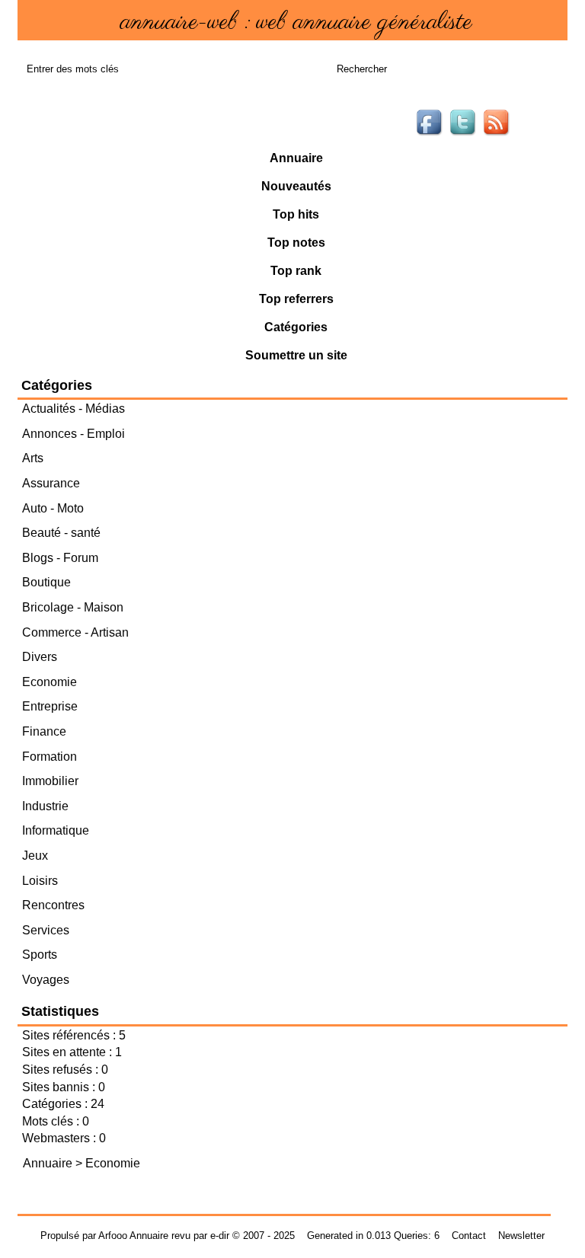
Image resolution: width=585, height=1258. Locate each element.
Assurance (51, 483)
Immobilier (50, 780)
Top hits (296, 214)
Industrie (45, 806)
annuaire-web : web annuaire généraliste (296, 22)
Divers (39, 656)
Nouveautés (296, 186)
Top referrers (296, 298)
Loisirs (40, 880)
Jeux (35, 855)
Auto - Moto (53, 508)
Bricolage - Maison (72, 607)
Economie (49, 681)
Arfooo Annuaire (133, 1235)
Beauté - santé (61, 532)
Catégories (296, 327)
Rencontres (53, 905)
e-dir (219, 1235)
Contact (469, 1235)
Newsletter (521, 1235)
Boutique (46, 582)
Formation (49, 756)
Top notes (296, 242)
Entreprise (50, 706)
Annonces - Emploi (73, 433)
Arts (32, 458)
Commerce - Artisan (75, 632)
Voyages (45, 979)
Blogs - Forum (60, 557)
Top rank (295, 270)
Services (45, 930)
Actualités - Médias (73, 408)
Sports (39, 954)
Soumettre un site (296, 355)
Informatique (55, 830)
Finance (44, 731)
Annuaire (296, 158)
